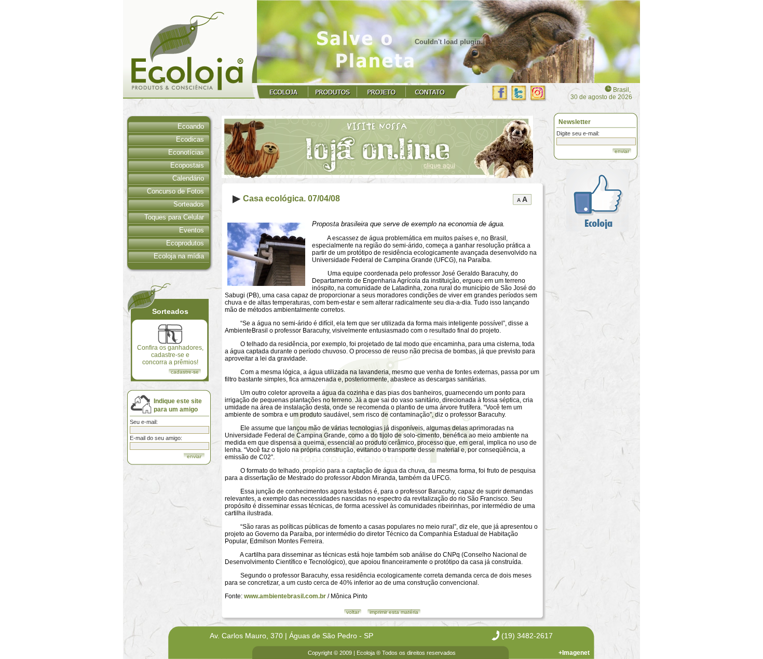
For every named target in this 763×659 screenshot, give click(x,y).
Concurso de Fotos (175, 191)
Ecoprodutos (185, 243)
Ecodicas (190, 139)
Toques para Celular (174, 217)
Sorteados (188, 204)
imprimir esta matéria (394, 612)
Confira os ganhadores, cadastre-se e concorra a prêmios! (170, 355)
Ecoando (191, 126)
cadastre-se (185, 372)
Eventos (191, 230)
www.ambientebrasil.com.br (285, 596)
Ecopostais (187, 165)
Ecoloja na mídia (179, 256)
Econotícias (186, 152)
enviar (622, 151)
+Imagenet (574, 652)
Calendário (188, 178)
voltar (352, 612)
